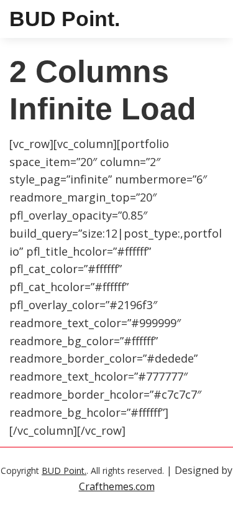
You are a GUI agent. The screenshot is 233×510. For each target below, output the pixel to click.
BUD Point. (64, 18)
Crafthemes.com (117, 486)
